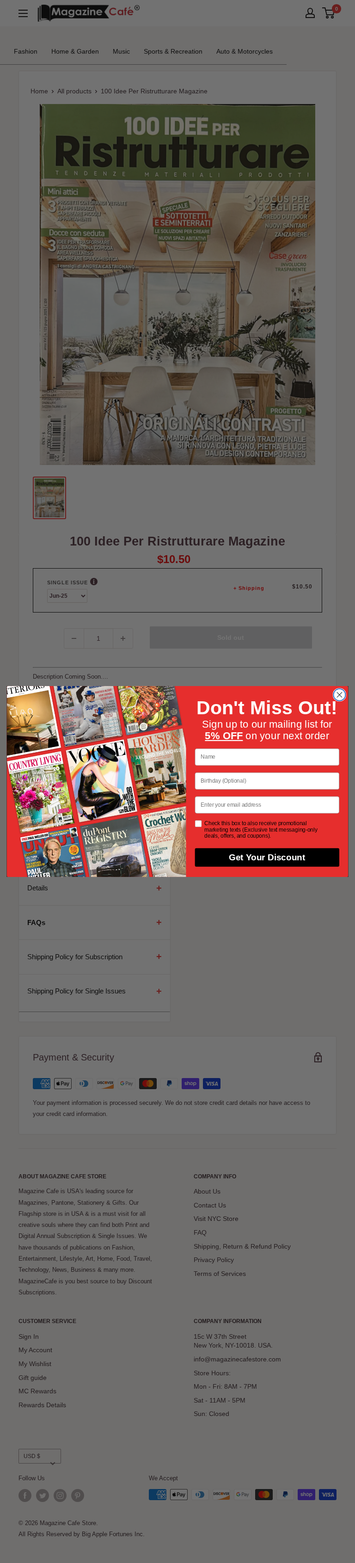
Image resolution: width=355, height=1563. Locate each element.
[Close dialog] (339, 695)
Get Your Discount (267, 857)
